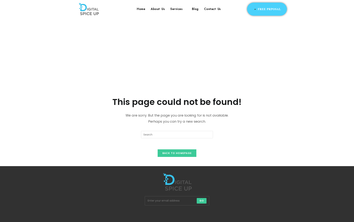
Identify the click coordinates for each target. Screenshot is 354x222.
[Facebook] (150, 212)
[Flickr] (186, 212)
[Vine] (194, 212)
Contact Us (212, 9)
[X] (141, 212)
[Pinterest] (177, 212)
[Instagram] (159, 212)
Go (201, 200)
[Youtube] (203, 212)
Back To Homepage (177, 153)
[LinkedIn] (168, 212)
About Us (158, 9)
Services (176, 9)
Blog (195, 9)
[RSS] (212, 212)
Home (141, 9)
